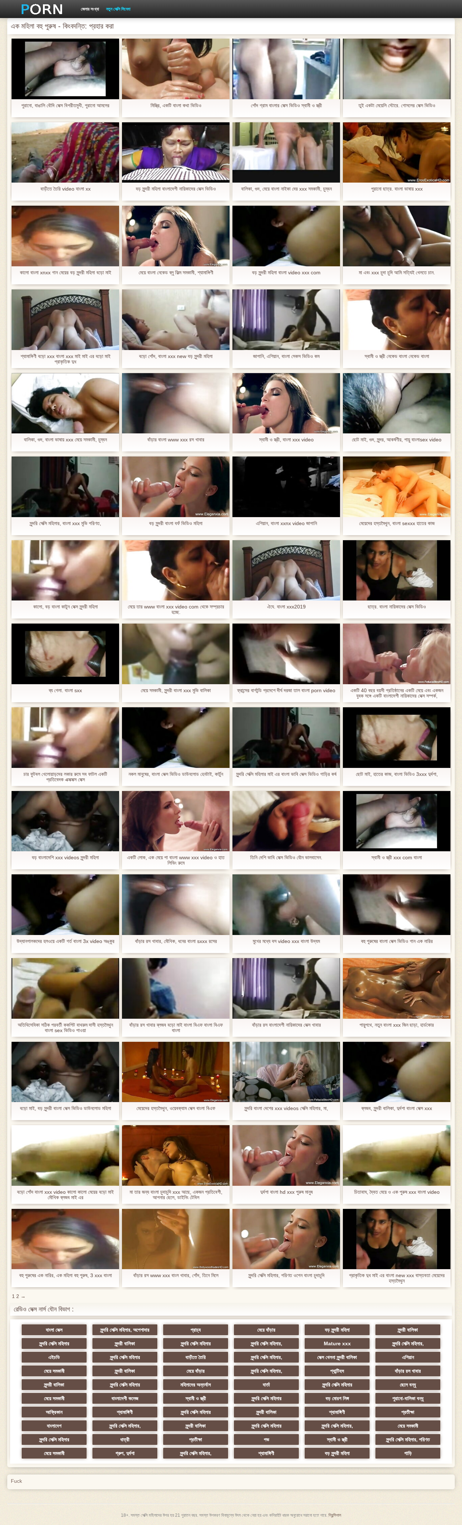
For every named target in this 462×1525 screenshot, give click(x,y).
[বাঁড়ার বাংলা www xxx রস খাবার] (176, 403)
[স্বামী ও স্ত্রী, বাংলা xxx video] (286, 403)
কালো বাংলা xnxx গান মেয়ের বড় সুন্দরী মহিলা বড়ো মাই (65, 272)
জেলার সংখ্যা (90, 9)
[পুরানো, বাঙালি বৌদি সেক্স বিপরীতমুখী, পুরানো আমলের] (65, 69)
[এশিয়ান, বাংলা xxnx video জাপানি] (286, 486)
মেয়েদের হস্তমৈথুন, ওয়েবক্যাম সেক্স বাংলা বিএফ (175, 1108)
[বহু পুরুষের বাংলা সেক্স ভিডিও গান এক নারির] (396, 904)
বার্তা (266, 1385)
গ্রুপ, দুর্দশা (125, 1453)
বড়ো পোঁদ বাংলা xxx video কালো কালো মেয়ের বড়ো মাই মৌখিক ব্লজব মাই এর (65, 1194)
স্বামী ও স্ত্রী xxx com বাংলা (396, 857)
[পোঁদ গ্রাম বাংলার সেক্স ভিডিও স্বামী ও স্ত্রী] (286, 69)
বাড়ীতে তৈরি (196, 1357)
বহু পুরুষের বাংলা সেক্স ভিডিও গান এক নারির (397, 941)
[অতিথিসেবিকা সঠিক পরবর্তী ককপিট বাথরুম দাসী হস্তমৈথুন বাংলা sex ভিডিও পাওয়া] (65, 988)
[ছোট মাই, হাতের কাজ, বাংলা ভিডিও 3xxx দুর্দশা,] (396, 737)
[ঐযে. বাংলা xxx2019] (286, 570)
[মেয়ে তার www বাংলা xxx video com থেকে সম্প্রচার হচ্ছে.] (176, 570)
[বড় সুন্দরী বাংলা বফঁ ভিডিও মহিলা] (176, 486)
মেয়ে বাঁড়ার (266, 1330)
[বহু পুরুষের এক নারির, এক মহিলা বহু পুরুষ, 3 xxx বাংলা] (65, 1239)
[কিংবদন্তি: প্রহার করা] (39, 9)
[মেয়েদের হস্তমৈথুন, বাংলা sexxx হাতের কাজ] (396, 486)
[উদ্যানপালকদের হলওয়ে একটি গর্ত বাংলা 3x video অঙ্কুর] (65, 904)
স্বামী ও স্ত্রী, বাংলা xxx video (286, 439)
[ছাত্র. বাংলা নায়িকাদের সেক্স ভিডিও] (396, 570)
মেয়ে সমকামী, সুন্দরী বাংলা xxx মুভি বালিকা (176, 690)
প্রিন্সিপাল (334, 1515)
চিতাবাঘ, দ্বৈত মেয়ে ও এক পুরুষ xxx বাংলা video (397, 1192)
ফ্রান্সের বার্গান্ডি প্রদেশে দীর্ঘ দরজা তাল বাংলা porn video (286, 690)
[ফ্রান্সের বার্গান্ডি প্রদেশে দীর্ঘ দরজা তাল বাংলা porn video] (286, 654)
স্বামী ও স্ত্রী (196, 1398)
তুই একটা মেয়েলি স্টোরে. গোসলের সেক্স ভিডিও (396, 105)
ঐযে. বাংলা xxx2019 (286, 606)
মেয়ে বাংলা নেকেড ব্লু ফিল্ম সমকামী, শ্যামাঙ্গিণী (176, 272)
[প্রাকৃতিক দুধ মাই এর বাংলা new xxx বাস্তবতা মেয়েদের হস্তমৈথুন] (396, 1239)
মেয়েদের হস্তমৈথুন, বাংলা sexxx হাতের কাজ (397, 523)
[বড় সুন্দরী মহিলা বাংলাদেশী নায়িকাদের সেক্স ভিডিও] (176, 152)
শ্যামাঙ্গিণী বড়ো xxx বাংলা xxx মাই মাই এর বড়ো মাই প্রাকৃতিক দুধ (65, 359)
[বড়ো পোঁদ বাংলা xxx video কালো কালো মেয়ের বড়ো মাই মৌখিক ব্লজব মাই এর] (65, 1155)
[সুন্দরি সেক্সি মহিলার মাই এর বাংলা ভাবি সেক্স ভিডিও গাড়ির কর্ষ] (286, 737)
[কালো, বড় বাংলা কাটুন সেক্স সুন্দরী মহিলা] (65, 570)
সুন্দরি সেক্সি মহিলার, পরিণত (408, 1439)
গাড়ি (408, 1453)
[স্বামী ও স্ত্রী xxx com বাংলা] (396, 821)
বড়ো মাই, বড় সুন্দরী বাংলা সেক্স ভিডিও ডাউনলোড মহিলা (65, 1108)
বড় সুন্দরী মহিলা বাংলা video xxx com (286, 272)
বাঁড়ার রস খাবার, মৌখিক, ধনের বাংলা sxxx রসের (176, 941)
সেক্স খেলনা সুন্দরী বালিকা (337, 1357)
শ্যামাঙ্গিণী (125, 1412)
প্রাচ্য (196, 1330)
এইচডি (54, 1357)
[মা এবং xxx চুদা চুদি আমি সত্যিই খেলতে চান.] (396, 236)
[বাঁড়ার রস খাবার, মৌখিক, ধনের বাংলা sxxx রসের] (176, 904)
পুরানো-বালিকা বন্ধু (407, 1398)
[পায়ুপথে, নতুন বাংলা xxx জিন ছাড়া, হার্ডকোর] (396, 988)
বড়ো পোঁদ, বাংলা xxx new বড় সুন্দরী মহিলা (176, 356)
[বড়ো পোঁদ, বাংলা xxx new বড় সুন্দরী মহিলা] (176, 319)
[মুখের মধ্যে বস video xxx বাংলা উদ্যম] (286, 904)
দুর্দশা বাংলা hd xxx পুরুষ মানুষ (286, 1192)
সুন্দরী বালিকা (408, 1330)
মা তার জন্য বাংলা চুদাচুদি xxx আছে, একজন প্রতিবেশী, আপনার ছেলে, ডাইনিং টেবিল (176, 1194)
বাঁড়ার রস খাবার (408, 1371)
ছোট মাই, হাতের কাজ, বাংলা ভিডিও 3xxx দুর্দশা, (397, 774)
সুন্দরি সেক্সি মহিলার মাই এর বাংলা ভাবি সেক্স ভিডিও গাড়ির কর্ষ (286, 774)
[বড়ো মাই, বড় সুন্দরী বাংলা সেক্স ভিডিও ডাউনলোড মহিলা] (65, 1072)
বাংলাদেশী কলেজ (125, 1398)
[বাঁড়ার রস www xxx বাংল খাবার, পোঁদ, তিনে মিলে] (176, 1239)
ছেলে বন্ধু (408, 1385)
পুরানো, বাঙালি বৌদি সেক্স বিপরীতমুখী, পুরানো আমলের (65, 105)
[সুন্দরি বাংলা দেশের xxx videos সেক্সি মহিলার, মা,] (286, 1072)
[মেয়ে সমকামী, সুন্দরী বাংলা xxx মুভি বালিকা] (176, 654)
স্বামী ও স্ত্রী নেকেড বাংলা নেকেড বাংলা (397, 356)
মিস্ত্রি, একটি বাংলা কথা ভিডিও (176, 105)
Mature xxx (337, 1343)
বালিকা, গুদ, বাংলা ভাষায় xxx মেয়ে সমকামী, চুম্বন (65, 439)
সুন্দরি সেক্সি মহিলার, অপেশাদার (124, 1330)
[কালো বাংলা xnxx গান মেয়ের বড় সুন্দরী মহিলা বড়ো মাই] (65, 236)
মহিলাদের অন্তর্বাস (195, 1385)
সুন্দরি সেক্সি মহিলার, (266, 1343)
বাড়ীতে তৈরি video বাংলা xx (65, 189)
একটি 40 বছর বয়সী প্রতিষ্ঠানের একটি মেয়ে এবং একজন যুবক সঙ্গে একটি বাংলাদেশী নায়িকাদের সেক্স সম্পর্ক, (396, 693)
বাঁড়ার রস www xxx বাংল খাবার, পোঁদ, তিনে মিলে (175, 1275)
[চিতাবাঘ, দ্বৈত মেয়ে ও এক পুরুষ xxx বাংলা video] (396, 1155)
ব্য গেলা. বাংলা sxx (65, 690)
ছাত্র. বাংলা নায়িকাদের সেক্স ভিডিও (397, 606)
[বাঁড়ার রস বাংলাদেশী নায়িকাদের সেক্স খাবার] (286, 988)
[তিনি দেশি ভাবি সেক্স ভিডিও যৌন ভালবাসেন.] (286, 821)
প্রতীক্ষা (407, 1412)
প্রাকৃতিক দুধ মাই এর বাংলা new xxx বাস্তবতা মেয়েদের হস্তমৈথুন (397, 1278)
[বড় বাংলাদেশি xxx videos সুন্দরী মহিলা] (65, 821)
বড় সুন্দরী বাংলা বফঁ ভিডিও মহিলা (175, 523)
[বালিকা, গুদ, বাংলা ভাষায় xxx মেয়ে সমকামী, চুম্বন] (65, 403)
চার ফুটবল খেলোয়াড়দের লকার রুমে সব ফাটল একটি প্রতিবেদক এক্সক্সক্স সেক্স (65, 777)
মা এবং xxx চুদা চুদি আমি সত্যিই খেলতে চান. (397, 272)
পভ (266, 1439)
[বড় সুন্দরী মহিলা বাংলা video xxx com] (286, 236)
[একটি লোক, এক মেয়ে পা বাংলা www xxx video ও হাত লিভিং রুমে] (176, 821)
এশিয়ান (408, 1357)
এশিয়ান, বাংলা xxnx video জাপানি (286, 523)
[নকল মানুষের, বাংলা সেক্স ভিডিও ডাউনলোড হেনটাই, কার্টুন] (176, 737)
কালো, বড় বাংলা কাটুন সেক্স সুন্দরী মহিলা (65, 606)
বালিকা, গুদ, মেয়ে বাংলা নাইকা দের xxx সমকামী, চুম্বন (286, 189)
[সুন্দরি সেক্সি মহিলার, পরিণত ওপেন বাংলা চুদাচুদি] (286, 1239)
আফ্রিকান (54, 1412)
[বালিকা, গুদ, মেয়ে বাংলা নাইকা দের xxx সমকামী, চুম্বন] (286, 152)
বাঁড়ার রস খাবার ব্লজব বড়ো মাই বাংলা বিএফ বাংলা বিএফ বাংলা (176, 1027)
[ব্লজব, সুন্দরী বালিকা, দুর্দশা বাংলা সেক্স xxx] (396, 1072)
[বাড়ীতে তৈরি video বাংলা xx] (65, 152)
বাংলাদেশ (54, 1426)
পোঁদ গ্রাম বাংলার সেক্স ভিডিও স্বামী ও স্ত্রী (286, 105)
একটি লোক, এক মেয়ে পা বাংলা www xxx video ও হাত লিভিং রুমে (176, 860)
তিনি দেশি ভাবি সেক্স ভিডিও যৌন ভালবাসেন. (286, 857)
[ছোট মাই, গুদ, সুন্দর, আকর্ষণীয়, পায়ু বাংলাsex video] (396, 403)
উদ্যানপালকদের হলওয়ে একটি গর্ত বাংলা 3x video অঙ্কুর (65, 941)
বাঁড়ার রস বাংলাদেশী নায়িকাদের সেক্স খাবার (286, 1025)
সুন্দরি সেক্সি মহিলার (54, 1343)
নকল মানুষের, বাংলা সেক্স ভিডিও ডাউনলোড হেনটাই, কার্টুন (175, 774)
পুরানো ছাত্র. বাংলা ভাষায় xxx (397, 189)
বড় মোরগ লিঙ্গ (337, 1398)
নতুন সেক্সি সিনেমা (118, 9)
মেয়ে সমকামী (54, 1371)
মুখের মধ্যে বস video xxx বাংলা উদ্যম (286, 941)
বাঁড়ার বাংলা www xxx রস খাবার (175, 439)
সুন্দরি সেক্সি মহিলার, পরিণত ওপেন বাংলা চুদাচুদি (286, 1275)
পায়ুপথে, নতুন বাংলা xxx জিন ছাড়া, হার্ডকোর (396, 1025)
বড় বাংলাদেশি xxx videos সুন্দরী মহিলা (65, 857)
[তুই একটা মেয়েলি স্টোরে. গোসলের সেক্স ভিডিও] (396, 69)
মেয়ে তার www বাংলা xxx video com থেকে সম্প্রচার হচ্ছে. (176, 609)
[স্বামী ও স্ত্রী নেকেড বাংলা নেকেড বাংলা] (396, 319)
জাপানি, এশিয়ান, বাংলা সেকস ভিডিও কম (286, 356)
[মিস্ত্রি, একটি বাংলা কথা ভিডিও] (176, 69)
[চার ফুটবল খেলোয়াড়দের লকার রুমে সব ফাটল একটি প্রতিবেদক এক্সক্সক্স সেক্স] (65, 737)
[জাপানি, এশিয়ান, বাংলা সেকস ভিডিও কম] (286, 319)
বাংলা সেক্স (54, 1330)
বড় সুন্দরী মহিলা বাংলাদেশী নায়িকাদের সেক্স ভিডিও (176, 189)
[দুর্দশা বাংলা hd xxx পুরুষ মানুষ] (286, 1155)
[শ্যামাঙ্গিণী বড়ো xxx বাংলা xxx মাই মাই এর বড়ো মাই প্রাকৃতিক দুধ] (65, 319)
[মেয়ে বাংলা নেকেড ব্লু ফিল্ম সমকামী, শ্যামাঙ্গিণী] (176, 236)
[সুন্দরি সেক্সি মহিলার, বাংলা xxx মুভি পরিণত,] (65, 486)
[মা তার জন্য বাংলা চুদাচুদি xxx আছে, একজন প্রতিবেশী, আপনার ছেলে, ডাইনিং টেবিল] (176, 1155)
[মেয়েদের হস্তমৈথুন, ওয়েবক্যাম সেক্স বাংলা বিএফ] (176, 1072)
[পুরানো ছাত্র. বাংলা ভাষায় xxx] (396, 152)
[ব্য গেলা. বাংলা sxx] (65, 654)
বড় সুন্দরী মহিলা (337, 1330)
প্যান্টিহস (337, 1371)
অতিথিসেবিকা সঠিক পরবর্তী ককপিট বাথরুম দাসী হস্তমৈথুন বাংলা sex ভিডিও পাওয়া (65, 1027)
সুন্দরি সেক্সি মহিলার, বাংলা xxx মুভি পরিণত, (65, 523)
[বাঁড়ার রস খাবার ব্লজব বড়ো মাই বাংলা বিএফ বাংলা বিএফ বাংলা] (176, 988)
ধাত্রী (125, 1439)
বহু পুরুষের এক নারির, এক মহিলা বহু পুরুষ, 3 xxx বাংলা (65, 1275)
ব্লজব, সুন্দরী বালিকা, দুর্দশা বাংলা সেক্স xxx (396, 1108)
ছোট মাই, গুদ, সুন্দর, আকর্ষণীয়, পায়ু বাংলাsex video (396, 439)
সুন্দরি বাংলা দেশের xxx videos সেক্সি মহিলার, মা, (286, 1108)
